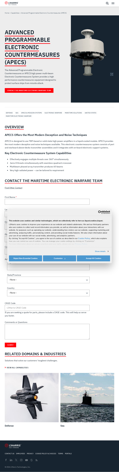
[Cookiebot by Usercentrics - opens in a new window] (100, 212)
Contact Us (9, 454)
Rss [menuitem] (37, 460)
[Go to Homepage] (13, 446)
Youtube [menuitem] (26, 460)
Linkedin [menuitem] (11, 460)
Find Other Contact (13, 187)
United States (90, 113)
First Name (10, 197)
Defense (9, 113)
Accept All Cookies (93, 258)
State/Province (14, 275)
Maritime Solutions (73, 113)
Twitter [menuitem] (16, 460)
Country (10, 288)
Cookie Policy (84, 238)
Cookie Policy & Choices (45, 454)
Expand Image (112, 74)
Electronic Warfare (53, 113)
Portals (68, 454)
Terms (60, 454)
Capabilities (15, 13)
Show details (100, 251)
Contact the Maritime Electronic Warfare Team (29, 90)
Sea (16, 113)
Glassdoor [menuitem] (31, 460)
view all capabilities (17, 367)
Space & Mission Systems (31, 113)
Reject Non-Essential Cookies (25, 258)
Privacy (30, 454)
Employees (20, 454)
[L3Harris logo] (11, 3)
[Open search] (107, 3)
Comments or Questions (16, 322)
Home (7, 13)
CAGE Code (10, 303)
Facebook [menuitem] (6, 460)
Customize (58, 258)
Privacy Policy (81, 244)
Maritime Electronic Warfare (18, 116)
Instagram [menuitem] (21, 460)
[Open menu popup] (112, 3)
